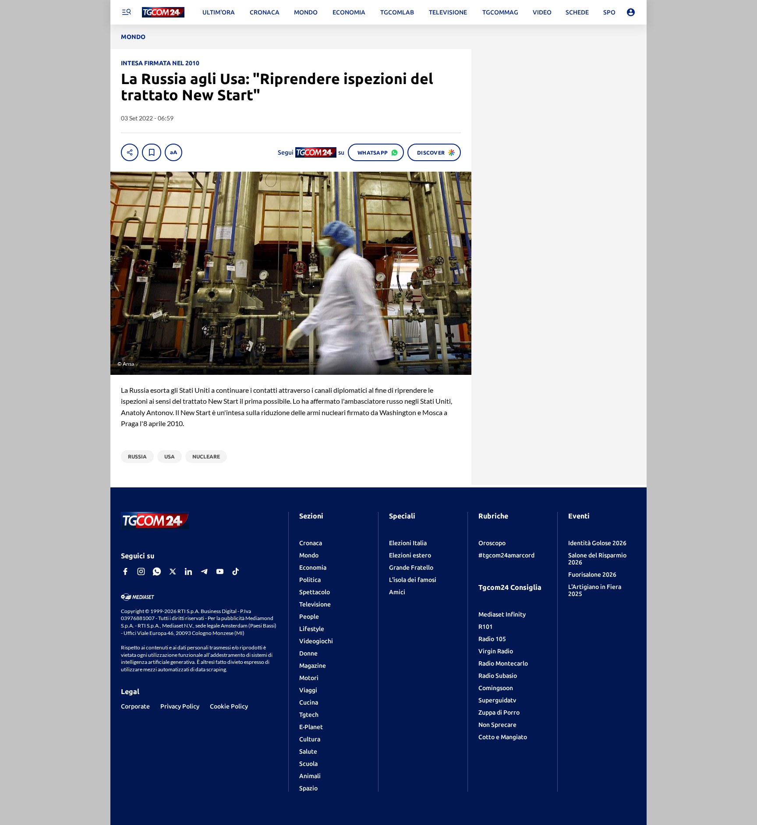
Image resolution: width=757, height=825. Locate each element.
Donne (308, 653)
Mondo (308, 555)
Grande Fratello (411, 567)
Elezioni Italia (408, 542)
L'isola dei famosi (412, 579)
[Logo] (163, 12)
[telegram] (204, 571)
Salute (308, 751)
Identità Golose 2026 (597, 542)
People (309, 616)
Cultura (309, 739)
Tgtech (308, 714)
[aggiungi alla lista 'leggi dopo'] (151, 152)
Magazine (312, 665)
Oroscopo (492, 542)
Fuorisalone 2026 (592, 574)
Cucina (308, 702)
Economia (312, 567)
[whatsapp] (156, 571)
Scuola (308, 763)
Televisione (315, 604)
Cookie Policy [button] (229, 706)
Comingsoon (495, 687)
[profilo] (631, 12)
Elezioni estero (410, 555)
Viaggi (308, 690)
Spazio (308, 788)
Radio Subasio (497, 675)
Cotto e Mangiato (502, 736)
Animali (310, 775)
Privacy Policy (179, 706)
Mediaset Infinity (502, 614)
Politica (310, 579)
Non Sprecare (497, 724)
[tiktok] (235, 571)
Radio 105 (492, 638)
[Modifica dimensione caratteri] (173, 152)
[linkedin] (188, 571)
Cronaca (310, 542)
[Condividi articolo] (129, 152)
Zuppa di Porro (499, 712)
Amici (397, 592)
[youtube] (220, 571)
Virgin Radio (495, 651)
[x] (172, 571)
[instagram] (141, 571)
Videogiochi (316, 641)
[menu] (126, 12)
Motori (308, 677)
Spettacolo (314, 592)
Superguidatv (497, 700)
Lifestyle (311, 628)
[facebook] (125, 571)
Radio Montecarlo (503, 663)
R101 (485, 626)
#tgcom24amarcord (506, 555)
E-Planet (311, 726)
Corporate (135, 706)
